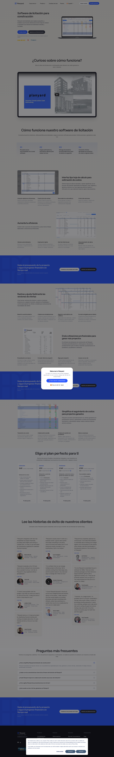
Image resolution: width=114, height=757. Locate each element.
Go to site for (58, 380)
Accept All (70, 751)
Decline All (81, 751)
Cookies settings (59, 751)
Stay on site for (58, 385)
